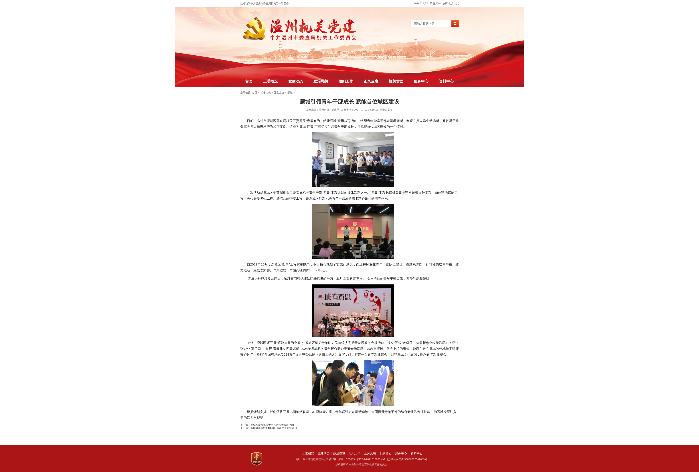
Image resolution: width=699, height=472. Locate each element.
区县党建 (279, 92)
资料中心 (446, 81)
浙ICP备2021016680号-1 (371, 459)
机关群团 (396, 81)
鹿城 (290, 92)
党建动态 (295, 81)
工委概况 (270, 81)
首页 (249, 81)
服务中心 (421, 81)
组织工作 (346, 81)
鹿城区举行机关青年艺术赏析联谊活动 (272, 424)
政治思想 (320, 81)
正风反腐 (371, 81)
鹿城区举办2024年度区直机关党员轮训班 (273, 428)
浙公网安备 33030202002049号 (409, 459)
